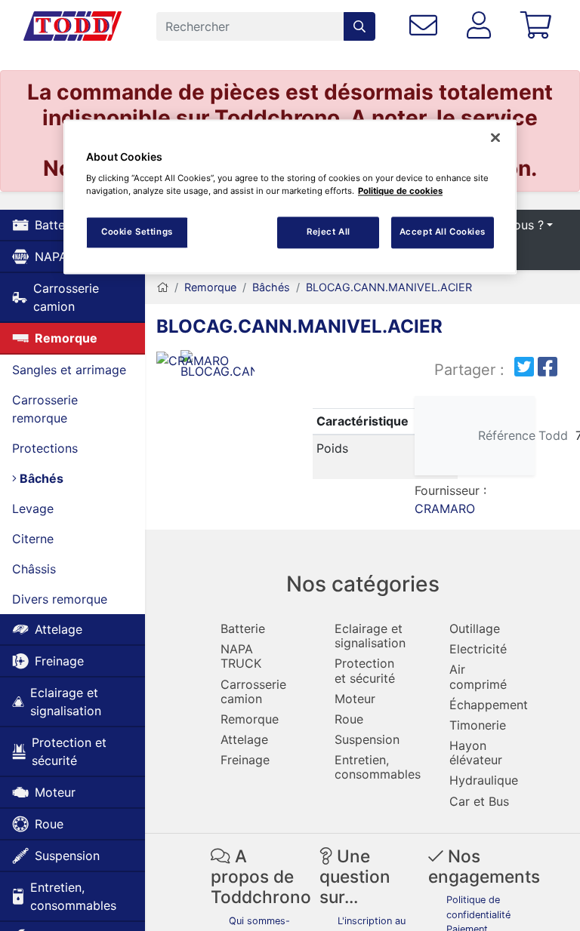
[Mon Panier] (538, 26)
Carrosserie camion (66, 297)
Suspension (67, 855)
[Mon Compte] (482, 26)
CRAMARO (445, 508)
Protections (45, 448)
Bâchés (40, 478)
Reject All (328, 231)
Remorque (66, 338)
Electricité (478, 648)
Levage (33, 508)
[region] (290, 196)
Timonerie (477, 725)
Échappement (488, 704)
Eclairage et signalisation (65, 701)
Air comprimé (478, 676)
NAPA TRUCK (241, 656)
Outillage (474, 628)
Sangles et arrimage (69, 369)
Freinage (59, 660)
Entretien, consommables (73, 896)
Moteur (55, 792)
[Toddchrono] (72, 26)
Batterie (243, 628)
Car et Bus (479, 801)
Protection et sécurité (69, 751)
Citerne (33, 538)
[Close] (495, 137)
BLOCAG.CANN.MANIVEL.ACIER (389, 287)
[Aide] (426, 26)
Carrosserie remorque (45, 409)
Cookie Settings (137, 231)
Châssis (34, 568)
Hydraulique (483, 780)
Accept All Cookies (443, 231)
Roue (49, 823)
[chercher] (359, 26)
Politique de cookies (400, 191)
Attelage (58, 629)
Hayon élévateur (475, 752)
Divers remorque (59, 599)
